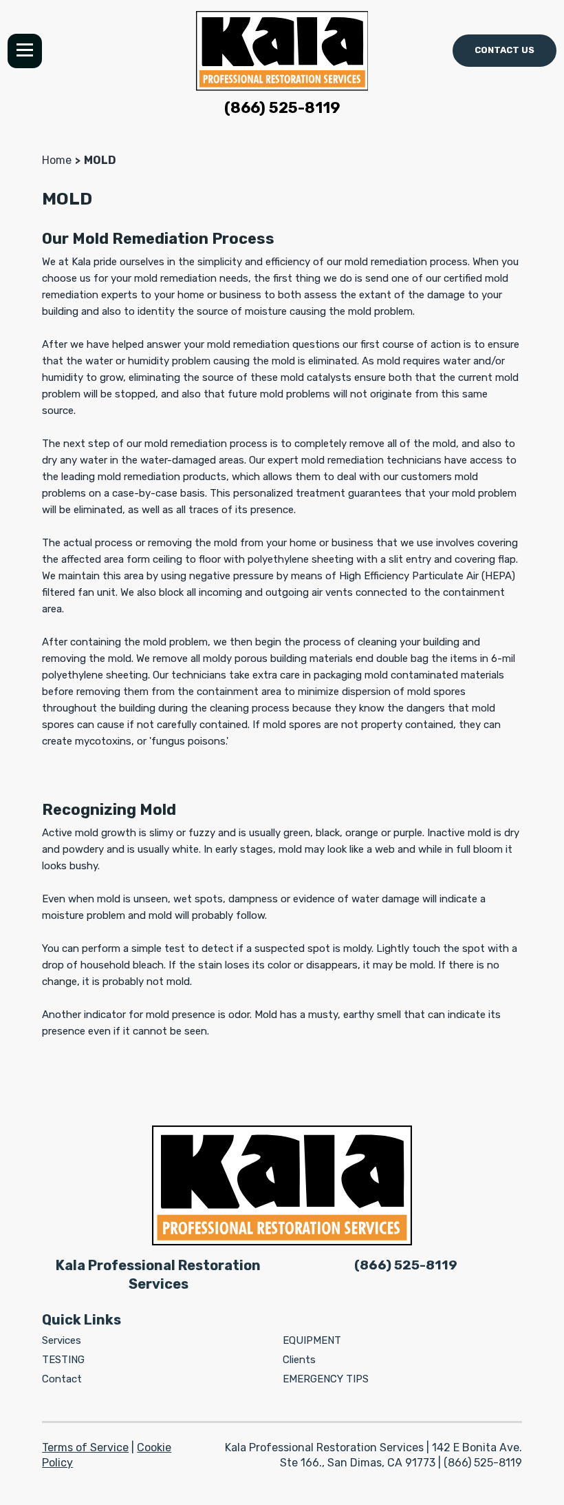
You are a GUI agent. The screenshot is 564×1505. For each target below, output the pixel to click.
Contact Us (504, 50)
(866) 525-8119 (282, 107)
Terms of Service (85, 1447)
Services (61, 1340)
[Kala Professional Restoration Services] (282, 51)
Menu (25, 51)
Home (57, 160)
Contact (62, 1379)
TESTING (63, 1359)
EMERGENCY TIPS (326, 1379)
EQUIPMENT (312, 1340)
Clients (299, 1359)
